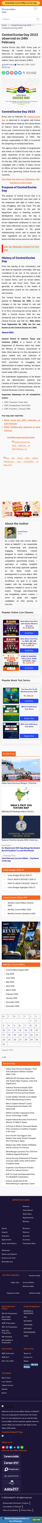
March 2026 (11, 990)
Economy (26, 1240)
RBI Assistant (7, 1337)
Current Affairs (28, 1282)
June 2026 (10, 978)
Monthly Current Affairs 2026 (19, 910)
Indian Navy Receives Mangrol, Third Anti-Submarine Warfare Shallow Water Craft (21, 1071)
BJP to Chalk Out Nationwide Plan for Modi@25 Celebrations (20, 1175)
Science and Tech (9, 1258)
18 (9, 1035)
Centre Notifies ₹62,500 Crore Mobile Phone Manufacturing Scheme (21, 1098)
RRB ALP (5, 1357)
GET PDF (36, 1520)
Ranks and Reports (9, 1254)
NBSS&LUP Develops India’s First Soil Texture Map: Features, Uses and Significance (21, 1081)
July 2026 (10, 974)
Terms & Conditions (10, 1510)
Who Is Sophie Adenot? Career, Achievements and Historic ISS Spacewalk (19, 1106)
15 (31, 1030)
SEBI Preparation (8, 1323)
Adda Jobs (15, 1282)
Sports (4, 1228)
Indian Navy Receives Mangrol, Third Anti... (19, 783)
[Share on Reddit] (11, 72)
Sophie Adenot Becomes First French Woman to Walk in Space (21, 1121)
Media (26, 1361)
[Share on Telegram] (7, 72)
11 (9, 1030)
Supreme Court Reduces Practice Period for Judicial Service (20, 1169)
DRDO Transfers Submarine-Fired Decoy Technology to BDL (20, 1114)
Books (4, 1393)
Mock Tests (6, 1378)
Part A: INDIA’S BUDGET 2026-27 (22, 879)
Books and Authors (9, 1243)
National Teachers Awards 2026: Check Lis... (20, 840)
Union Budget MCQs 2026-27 (20, 875)
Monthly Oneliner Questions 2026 (21, 914)
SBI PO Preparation (9, 1313)
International (28, 1210)
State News (27, 1214)
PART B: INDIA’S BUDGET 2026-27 (23, 883)
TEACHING (28, 1325)
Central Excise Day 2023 (21, 25)
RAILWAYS (28, 1321)
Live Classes (7, 1382)
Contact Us (28, 1357)
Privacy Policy (26, 1510)
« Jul (4, 1057)
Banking (26, 1221)
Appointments (28, 1218)
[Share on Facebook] (16, 72)
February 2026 (12, 994)
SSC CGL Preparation (6, 1332)
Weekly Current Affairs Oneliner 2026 (21, 904)
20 (20, 1035)
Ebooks (5, 1389)
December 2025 (12, 1002)
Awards (5, 1232)
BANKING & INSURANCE (29, 1312)
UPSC (26, 1336)
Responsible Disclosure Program (16, 1503)
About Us (27, 1353)
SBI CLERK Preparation (6, 1318)
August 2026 (17, 970)
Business (26, 1228)
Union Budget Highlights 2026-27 (21, 887)
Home (4, 25)
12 (15, 1030)
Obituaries (6, 1250)
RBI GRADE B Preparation (7, 1341)
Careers (31, 1366)
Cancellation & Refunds (12, 1507)
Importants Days (29, 1243)
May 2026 (10, 982)
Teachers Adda (34, 1275)
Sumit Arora (9, 64)
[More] (35, 8)
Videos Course (7, 1385)
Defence (26, 1232)
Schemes (5, 1236)
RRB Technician (8, 1353)
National (26, 1206)
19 (15, 1035)
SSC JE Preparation (9, 1327)
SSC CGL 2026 (8, 1361)
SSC (25, 1317)
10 (4, 1030)
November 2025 (12, 1006)
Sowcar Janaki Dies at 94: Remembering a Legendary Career (20, 1182)
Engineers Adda (13, 1293)
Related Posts (9, 754)
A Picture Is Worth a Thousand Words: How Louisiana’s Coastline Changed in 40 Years (21, 1129)
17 (4, 1035)
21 (26, 1035)
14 (26, 1030)
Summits (26, 1236)
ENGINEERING (30, 1332)
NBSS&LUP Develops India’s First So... (18, 812)
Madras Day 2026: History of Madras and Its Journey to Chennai (21, 1146)
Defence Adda (28, 1286)
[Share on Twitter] (20, 72)
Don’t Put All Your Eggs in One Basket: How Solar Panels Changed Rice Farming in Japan (21, 1138)
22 (31, 1035)
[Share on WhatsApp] (3, 72)
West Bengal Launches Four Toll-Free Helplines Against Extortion (21, 1153)
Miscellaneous (7, 1262)
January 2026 (11, 998)
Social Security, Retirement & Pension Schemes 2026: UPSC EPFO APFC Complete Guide (21, 1161)
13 (20, 1030)
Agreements (6, 1240)
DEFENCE (28, 1328)
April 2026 (10, 986)
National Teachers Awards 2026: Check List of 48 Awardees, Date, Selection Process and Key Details (20, 1090)
